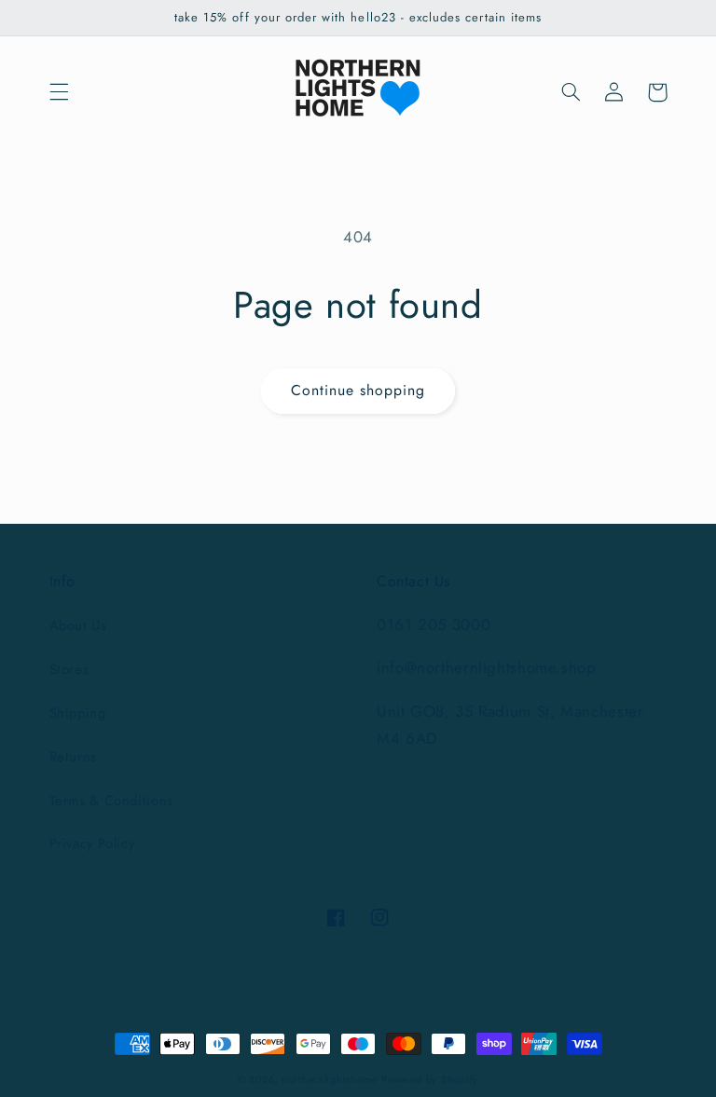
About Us (78, 625)
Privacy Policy (92, 843)
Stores (69, 669)
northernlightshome (329, 1080)
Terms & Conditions (111, 800)
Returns (73, 757)
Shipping (77, 713)
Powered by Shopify (429, 1080)
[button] (58, 92)
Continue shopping (358, 390)
